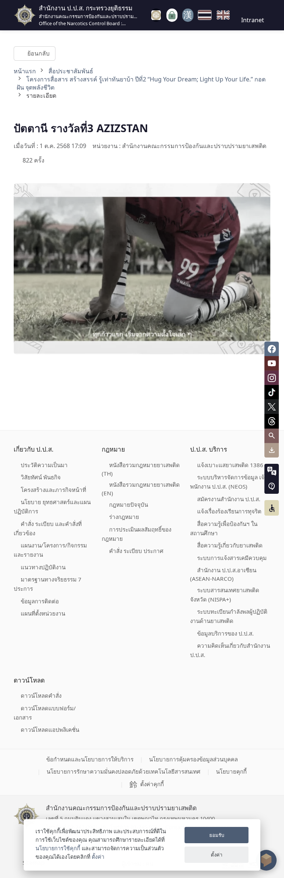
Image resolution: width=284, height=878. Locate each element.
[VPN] (156, 15)
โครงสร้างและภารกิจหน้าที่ (53, 489)
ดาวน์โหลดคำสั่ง (41, 695)
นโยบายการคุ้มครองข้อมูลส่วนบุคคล (193, 759)
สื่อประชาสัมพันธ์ (70, 71)
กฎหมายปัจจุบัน (128, 504)
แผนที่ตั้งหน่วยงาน (43, 613)
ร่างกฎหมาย (124, 516)
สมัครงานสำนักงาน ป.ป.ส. (228, 499)
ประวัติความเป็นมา (44, 465)
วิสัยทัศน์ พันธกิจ (41, 477)
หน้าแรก (25, 71)
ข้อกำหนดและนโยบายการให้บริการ (89, 759)
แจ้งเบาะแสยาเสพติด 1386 (230, 465)
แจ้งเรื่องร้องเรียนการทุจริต (229, 511)
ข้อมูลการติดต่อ (40, 601)
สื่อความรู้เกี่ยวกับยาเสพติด (230, 545)
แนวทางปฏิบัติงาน (43, 567)
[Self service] (172, 15)
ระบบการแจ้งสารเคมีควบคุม (232, 558)
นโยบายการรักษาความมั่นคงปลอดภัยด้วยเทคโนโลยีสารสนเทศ (123, 771)
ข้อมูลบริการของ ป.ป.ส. (225, 633)
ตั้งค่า (98, 856)
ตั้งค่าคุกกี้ (152, 784)
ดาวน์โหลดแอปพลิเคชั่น (50, 729)
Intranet (252, 20)
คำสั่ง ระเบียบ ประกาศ (136, 550)
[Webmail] (187, 15)
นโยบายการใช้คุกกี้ (58, 848)
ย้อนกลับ (38, 53)
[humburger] (145, 15)
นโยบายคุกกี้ (231, 771)
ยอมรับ (216, 835)
